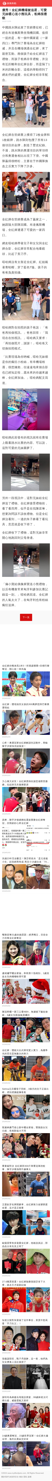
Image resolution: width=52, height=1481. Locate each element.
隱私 (25, 1477)
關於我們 (5, 1477)
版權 (29, 1477)
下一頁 (26, 617)
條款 (21, 1477)
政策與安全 (14, 1477)
